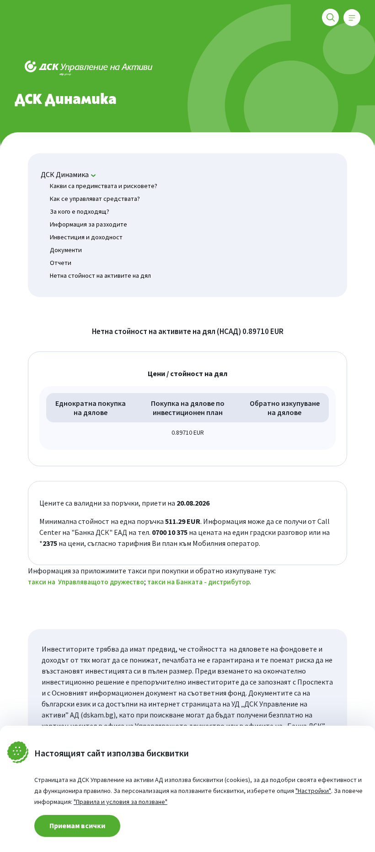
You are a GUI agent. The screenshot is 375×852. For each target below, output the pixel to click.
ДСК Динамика (65, 174)
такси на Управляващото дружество (86, 581)
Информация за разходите (88, 224)
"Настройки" (313, 791)
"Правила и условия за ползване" (120, 802)
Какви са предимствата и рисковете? (103, 186)
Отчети (60, 263)
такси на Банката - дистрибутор (198, 581)
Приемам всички (77, 825)
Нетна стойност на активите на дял (100, 275)
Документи (66, 250)
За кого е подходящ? (79, 211)
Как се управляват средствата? (95, 198)
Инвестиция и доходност (86, 237)
